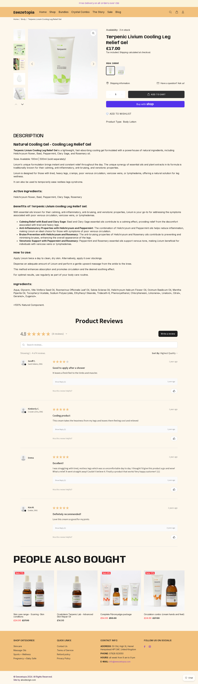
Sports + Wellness (22, 654)
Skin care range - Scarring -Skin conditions (28, 615)
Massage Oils (19, 650)
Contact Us (62, 646)
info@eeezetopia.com (119, 661)
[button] (66, 334)
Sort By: (156, 353)
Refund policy (63, 654)
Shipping (124, 52)
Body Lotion (129, 121)
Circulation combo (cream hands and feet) (164, 614)
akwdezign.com (28, 680)
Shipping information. (120, 83)
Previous (32, 64)
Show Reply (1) (60, 382)
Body (23, 19)
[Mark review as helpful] (174, 391)
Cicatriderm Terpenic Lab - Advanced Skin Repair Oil (75, 615)
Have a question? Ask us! (173, 83)
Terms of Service (65, 650)
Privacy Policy (63, 658)
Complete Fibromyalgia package (116, 614)
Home (16, 19)
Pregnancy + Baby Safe (24, 658)
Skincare (17, 646)
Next (93, 64)
